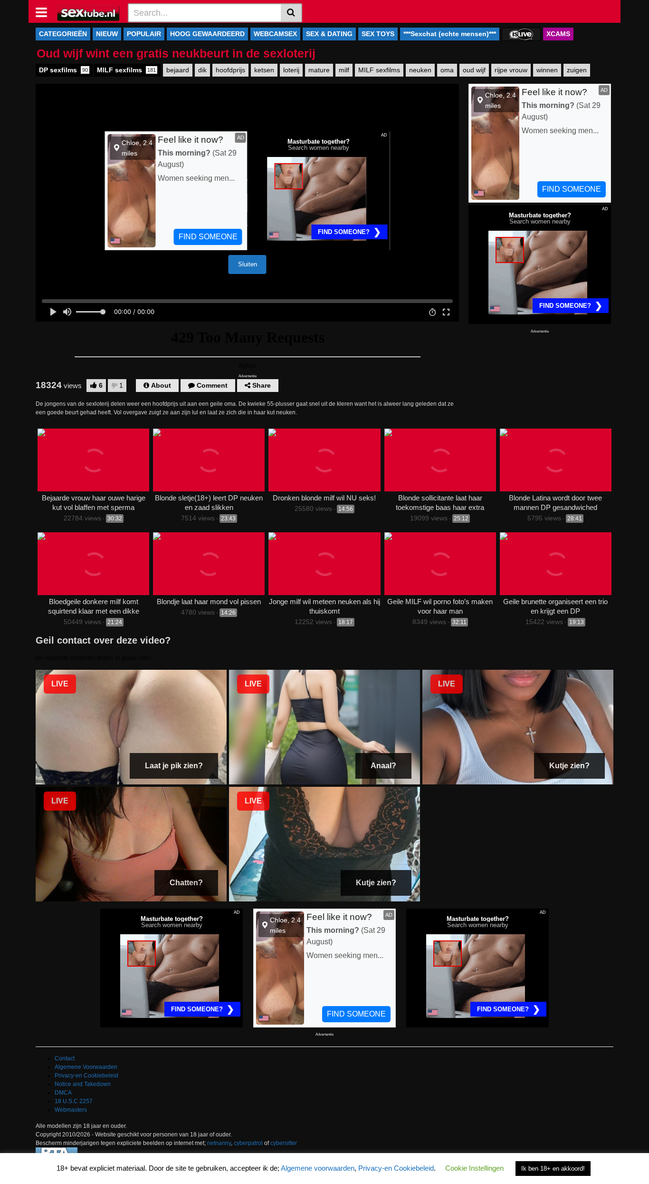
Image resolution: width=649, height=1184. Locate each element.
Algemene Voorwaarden (86, 1067)
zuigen (577, 70)
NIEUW (107, 34)
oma (447, 70)
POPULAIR (144, 34)
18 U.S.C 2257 (74, 1101)
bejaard (177, 70)
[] (291, 12)
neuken (420, 70)
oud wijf (474, 70)
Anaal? (383, 766)
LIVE (59, 684)
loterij (291, 70)
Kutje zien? (569, 766)
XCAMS (558, 34)
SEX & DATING (329, 34)
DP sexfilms (63, 70)
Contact (65, 1058)
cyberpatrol (248, 1143)
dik (202, 70)
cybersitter (283, 1143)
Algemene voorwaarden (317, 1168)
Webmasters (71, 1109)
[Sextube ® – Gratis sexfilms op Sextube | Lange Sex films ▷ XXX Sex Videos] (88, 12)
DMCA (63, 1092)
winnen (547, 70)
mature (319, 70)
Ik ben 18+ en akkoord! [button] (553, 1168)
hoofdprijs (230, 70)
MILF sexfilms (126, 70)
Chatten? (186, 883)
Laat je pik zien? (174, 766)
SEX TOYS (378, 34)
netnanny (219, 1143)
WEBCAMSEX (275, 34)
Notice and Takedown (83, 1084)
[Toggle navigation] (45, 11)
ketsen (264, 70)
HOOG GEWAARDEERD (207, 34)
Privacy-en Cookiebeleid (86, 1075)
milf (344, 70)
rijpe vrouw (511, 70)
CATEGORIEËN (63, 34)
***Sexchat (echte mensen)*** (449, 34)
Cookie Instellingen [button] (474, 1168)
